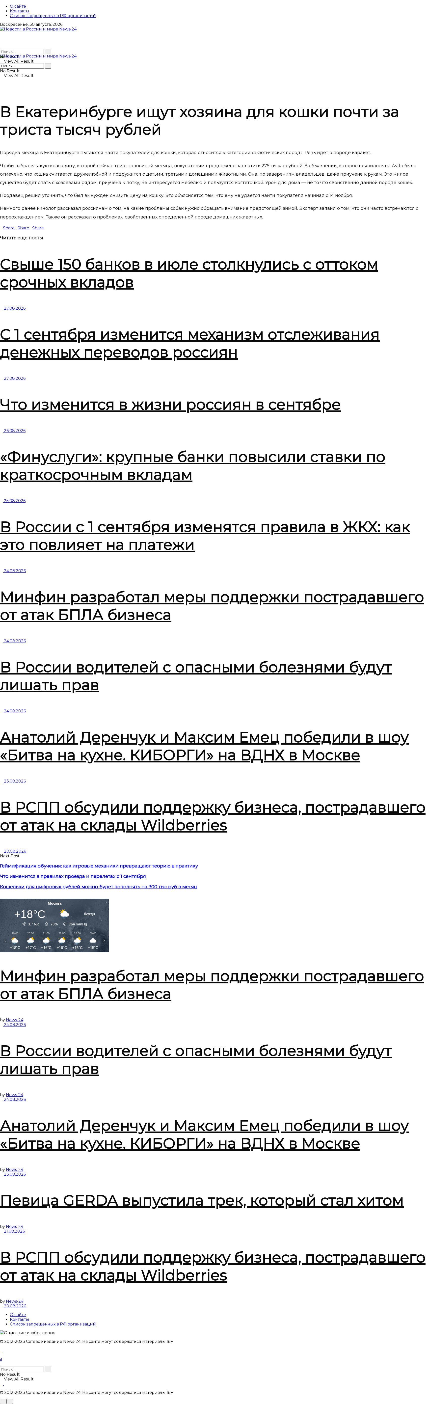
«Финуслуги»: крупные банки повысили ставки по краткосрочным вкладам (192, 466)
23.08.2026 (14, 781)
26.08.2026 (14, 430)
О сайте (18, 6)
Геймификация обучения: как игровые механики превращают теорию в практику (99, 866)
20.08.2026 (14, 851)
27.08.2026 (14, 308)
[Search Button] (48, 51)
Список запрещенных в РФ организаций (53, 15)
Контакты (19, 11)
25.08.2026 (14, 500)
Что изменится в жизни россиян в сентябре (170, 404)
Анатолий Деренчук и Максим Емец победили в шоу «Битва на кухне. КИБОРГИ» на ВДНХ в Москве (204, 746)
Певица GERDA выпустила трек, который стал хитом (202, 1200)
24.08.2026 (14, 570)
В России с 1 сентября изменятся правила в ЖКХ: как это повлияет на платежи (205, 536)
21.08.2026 (14, 1231)
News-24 (14, 1020)
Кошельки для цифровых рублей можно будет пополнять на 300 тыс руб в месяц (98, 887)
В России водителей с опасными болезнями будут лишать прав (196, 676)
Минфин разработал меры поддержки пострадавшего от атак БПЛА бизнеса (212, 606)
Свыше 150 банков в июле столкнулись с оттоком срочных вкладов (189, 273)
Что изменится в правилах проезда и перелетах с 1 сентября (73, 876)
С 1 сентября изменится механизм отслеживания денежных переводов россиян (190, 343)
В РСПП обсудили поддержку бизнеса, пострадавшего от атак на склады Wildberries (213, 816)
